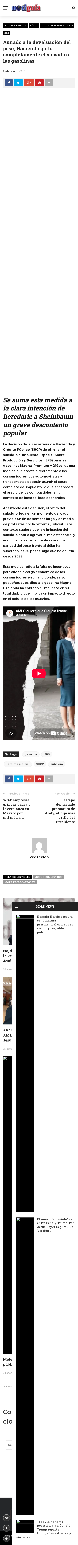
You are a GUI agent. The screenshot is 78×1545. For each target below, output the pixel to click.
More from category (20, 882)
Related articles (17, 876)
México (34, 25)
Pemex (69, 25)
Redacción (9, 71)
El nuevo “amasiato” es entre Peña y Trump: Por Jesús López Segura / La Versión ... (55, 1225)
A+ (6, 1518)
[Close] (16, 906)
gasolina (31, 754)
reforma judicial (17, 764)
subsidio (57, 764)
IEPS (47, 754)
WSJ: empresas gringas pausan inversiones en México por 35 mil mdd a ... (16, 809)
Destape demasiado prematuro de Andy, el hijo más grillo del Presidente (60, 811)
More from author (48, 876)
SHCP (6, 33)
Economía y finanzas (15, 25)
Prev (9, 1386)
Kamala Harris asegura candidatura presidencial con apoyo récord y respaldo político (55, 924)
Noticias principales (52, 25)
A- (6, 1538)
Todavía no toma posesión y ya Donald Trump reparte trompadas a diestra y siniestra (43, 1529)
